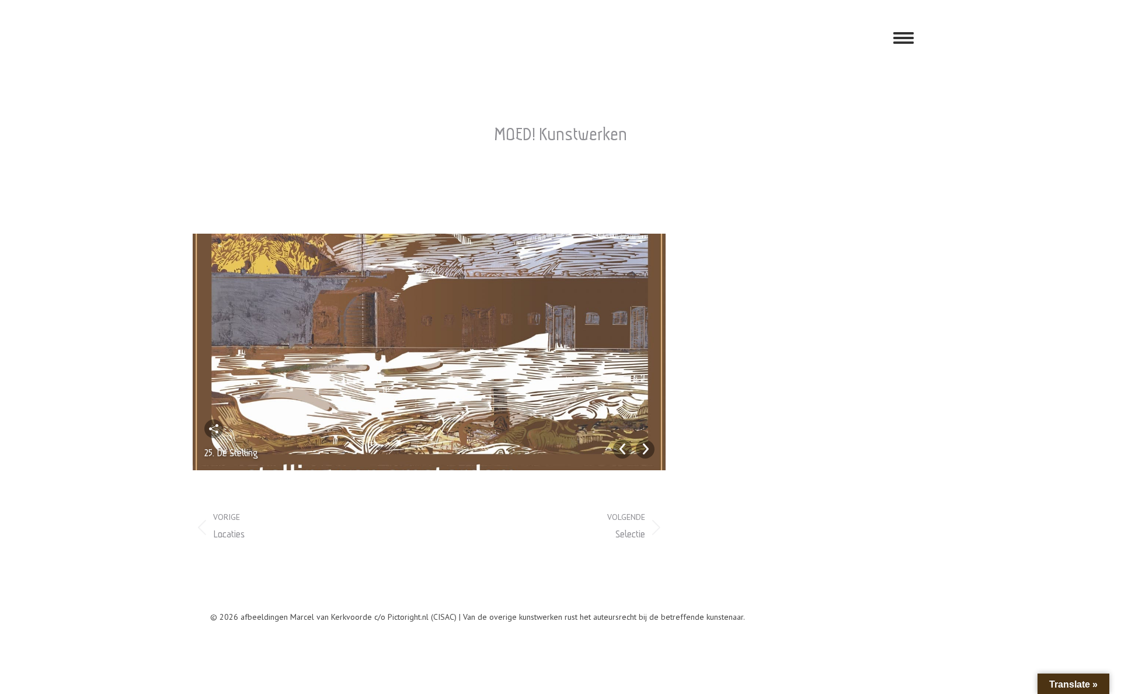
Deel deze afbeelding (213, 428)
